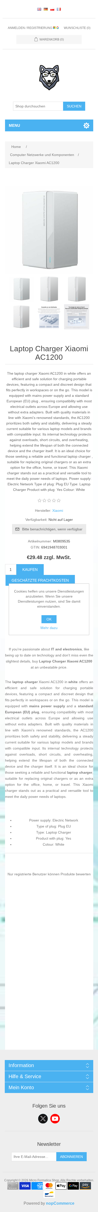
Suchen (74, 106)
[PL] (52, 9)
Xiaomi (57, 511)
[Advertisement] (49, 1001)
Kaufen (30, 569)
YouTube (55, 1118)
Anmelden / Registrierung (30, 28)
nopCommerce (60, 1203)
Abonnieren (71, 1157)
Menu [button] (14, 125)
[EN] (39, 9)
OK (49, 619)
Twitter (43, 1118)
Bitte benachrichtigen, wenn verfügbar (52, 529)
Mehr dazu (49, 628)
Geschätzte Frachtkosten (40, 580)
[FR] (59, 9)
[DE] (46, 9)
